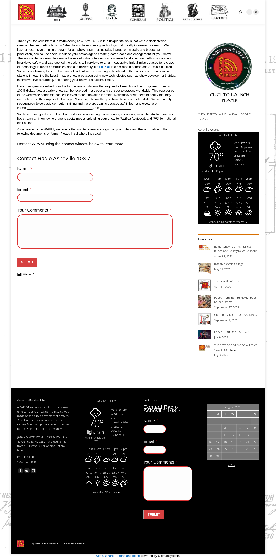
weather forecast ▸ (228, 221)
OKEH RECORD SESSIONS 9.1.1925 (235, 315)
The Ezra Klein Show (226, 281)
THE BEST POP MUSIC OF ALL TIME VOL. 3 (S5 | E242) (235, 347)
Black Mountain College (228, 264)
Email (24, 189)
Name (24, 168)
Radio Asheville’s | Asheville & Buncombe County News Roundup (236, 249)
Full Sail (104, 67)
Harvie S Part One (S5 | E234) (232, 332)
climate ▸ (106, 492)
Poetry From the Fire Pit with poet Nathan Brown (235, 300)
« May (231, 465)
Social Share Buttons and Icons (118, 556)
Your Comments (34, 210)
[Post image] (204, 247)
